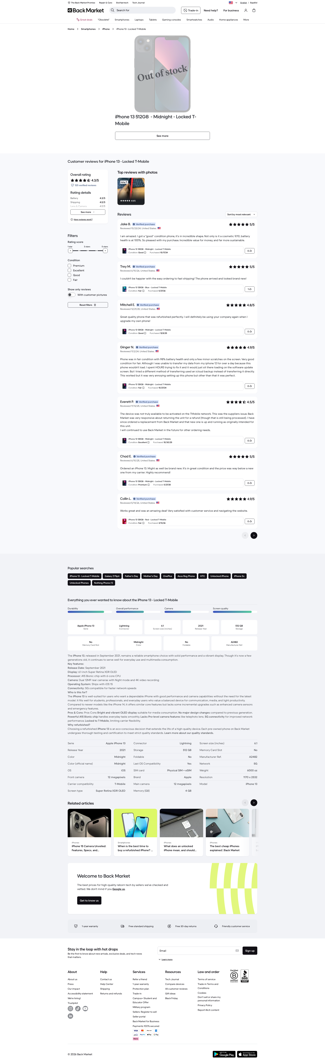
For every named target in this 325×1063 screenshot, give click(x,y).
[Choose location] (233, 2)
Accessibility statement (80, 993)
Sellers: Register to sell (145, 1011)
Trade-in (137, 993)
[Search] (112, 10)
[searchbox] (145, 10)
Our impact (74, 988)
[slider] (70, 250)
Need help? (211, 10)
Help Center (106, 984)
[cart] (254, 10)
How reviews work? (83, 219)
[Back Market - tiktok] (78, 1008)
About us (72, 979)
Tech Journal (172, 979)
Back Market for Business (146, 1021)
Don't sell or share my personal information (209, 999)
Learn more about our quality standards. (189, 733)
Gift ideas (170, 993)
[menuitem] (122, 19)
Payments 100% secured (146, 1026)
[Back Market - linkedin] (70, 1016)
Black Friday (171, 998)
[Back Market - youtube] (85, 1008)
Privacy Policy (205, 1005)
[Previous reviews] (245, 535)
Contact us (106, 979)
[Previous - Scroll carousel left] (245, 802)
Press (71, 984)
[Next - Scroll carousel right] (254, 802)
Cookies (202, 992)
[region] (187, 192)
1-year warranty (141, 984)
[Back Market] (86, 10)
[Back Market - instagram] (70, 1008)
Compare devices (174, 984)
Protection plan (141, 988)
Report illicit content (208, 1009)
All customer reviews (176, 988)
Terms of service (206, 979)
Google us (118, 889)
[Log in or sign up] (245, 10)
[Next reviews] (254, 535)
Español (253, 2)
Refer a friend (140, 979)
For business (231, 10)
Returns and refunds (111, 993)
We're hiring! (74, 998)
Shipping (105, 988)
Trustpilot (73, 1003)
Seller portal (139, 1016)
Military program (141, 1007)
